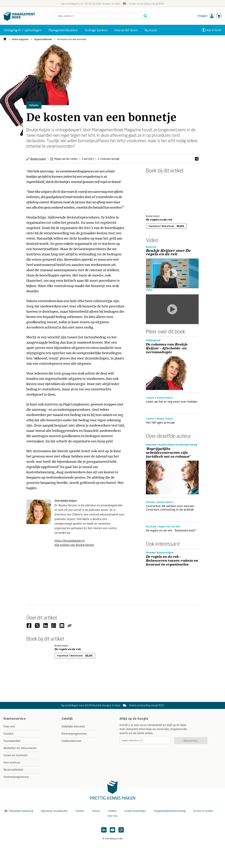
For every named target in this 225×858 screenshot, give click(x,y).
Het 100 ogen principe (160, 422)
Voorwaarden (12, 741)
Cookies (112, 810)
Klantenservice (15, 719)
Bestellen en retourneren (20, 748)
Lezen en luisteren (16, 755)
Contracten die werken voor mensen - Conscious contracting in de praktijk (171, 507)
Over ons (9, 726)
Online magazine (20, 39)
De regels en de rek (159, 219)
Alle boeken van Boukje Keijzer (74, 545)
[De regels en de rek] (158, 193)
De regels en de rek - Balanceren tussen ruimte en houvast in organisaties (172, 560)
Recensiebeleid (13, 769)
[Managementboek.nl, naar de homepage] (19, 19)
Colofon (79, 810)
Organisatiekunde (43, 39)
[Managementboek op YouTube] (112, 830)
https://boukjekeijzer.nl (69, 540)
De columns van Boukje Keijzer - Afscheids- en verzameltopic (166, 348)
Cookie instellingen (135, 810)
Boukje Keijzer (38, 158)
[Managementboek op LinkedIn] (104, 830)
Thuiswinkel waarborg (21, 810)
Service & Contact (203, 810)
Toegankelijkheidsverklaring (170, 810)
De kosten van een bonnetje (71, 39)
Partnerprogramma (16, 777)
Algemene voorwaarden (54, 810)
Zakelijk (67, 719)
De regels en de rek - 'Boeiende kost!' (171, 530)
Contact (8, 733)
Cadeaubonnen (71, 741)
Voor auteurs (12, 762)
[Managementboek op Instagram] (121, 830)
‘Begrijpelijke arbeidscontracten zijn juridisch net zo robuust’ (168, 453)
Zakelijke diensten (73, 726)
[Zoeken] (145, 16)
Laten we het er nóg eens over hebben (172, 401)
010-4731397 (214, 30)
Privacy (96, 810)
